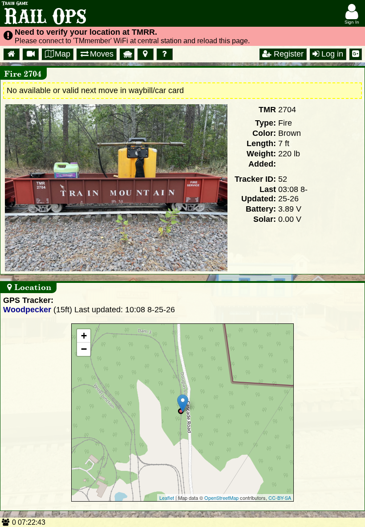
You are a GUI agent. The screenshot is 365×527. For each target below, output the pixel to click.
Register (288, 53)
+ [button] (84, 335)
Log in (331, 53)
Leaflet (166, 497)
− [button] (84, 349)
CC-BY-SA (279, 497)
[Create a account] (355, 54)
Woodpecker (27, 309)
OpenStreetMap (221, 497)
